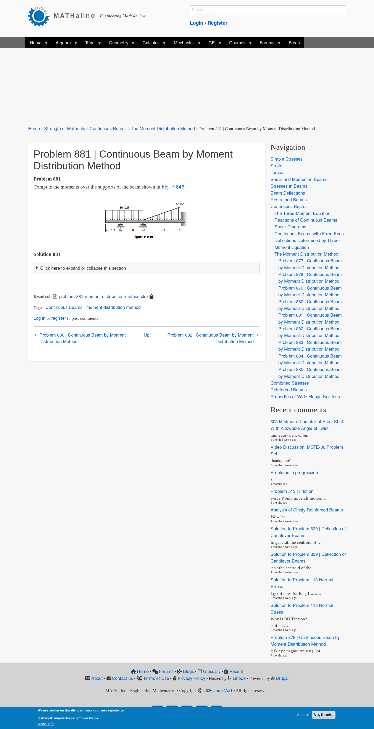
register (58, 318)
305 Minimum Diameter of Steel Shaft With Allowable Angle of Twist (308, 424)
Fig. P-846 (173, 186)
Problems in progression (294, 472)
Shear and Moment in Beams (299, 179)
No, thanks (324, 715)
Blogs (188, 671)
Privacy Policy (191, 678)
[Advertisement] (158, 84)
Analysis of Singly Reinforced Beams (307, 510)
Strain (276, 165)
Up (146, 335)
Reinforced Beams (289, 389)
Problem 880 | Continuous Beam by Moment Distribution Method (82, 338)
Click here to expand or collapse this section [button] (83, 268)
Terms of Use (156, 678)
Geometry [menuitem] (116, 43)
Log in (39, 318)
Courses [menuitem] (235, 43)
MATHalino (75, 15)
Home (34, 128)
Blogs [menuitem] (294, 42)
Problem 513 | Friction (292, 491)
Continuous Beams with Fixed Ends (309, 233)
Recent (236, 671)
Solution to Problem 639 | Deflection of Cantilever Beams (308, 531)
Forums (166, 671)
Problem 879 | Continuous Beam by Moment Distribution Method (305, 640)
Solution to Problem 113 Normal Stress (302, 582)
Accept (303, 715)
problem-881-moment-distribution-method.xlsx (103, 296)
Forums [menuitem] (264, 43)
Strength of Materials (64, 128)
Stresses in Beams (289, 186)
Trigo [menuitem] (88, 43)
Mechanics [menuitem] (181, 43)
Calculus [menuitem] (149, 43)
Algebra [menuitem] (61, 43)
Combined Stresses (290, 383)
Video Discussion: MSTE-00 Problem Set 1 (307, 450)
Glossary (212, 671)
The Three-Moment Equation (302, 213)
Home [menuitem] (33, 43)
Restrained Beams (289, 199)
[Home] (41, 16)
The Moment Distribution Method (163, 128)
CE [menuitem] (209, 43)
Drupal (282, 678)
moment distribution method (113, 307)
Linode (239, 678)
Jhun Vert (222, 690)
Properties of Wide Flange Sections (305, 396)
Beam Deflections (288, 193)
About (97, 678)
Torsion (278, 172)
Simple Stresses (287, 159)
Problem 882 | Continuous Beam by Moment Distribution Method (210, 338)
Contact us (122, 678)
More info (45, 724)
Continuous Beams (108, 128)
